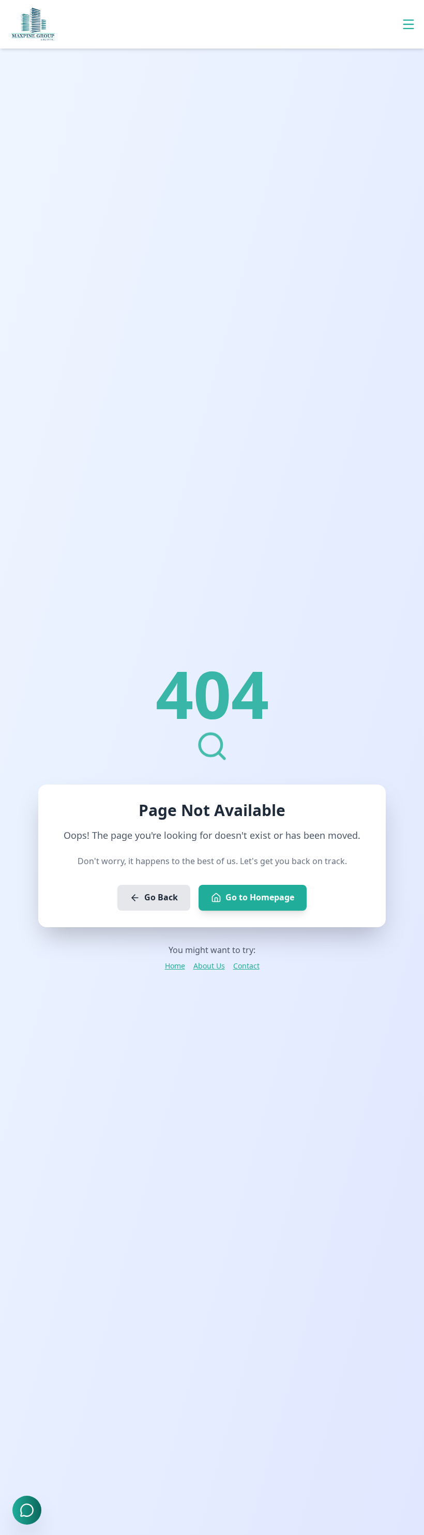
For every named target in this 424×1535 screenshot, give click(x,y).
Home (175, 966)
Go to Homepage (259, 897)
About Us (209, 966)
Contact (246, 966)
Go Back (161, 897)
